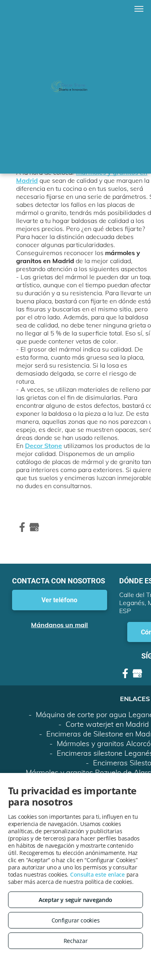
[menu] (139, 9)
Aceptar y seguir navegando (75, 900)
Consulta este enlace (97, 874)
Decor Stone (43, 446)
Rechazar (76, 941)
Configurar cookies (76, 920)
